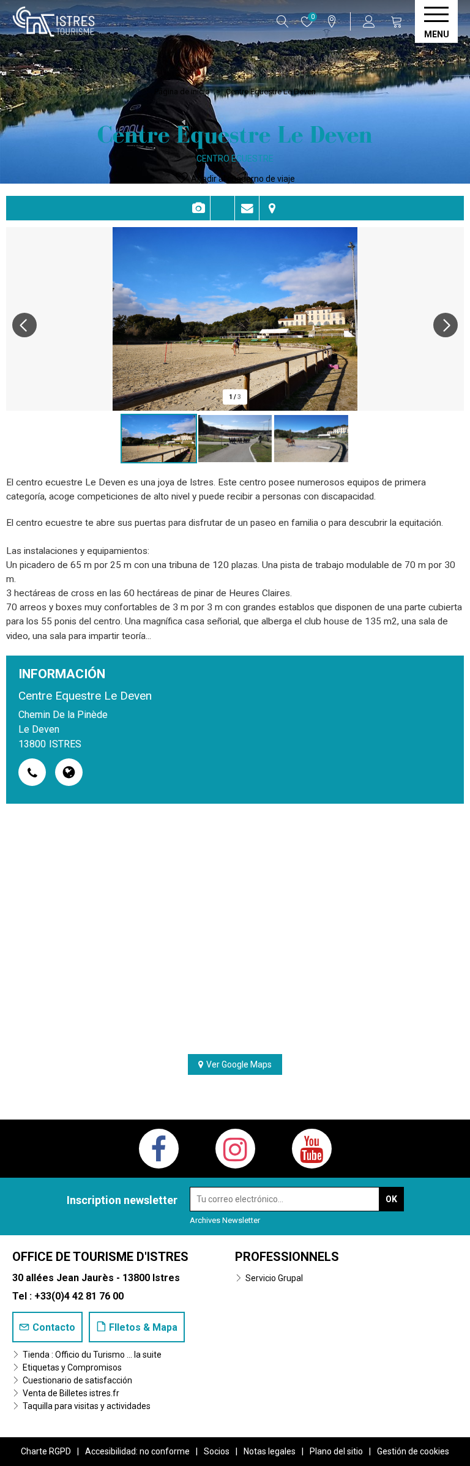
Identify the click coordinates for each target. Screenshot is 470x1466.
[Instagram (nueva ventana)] (235, 1149)
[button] (396, 21)
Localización (271, 208)
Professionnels (287, 1256)
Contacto (247, 208)
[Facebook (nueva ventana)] (159, 1149)
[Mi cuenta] (370, 21)
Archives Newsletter (225, 1220)
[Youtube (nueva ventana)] (312, 1149)
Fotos (198, 208)
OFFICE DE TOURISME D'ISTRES (100, 1256)
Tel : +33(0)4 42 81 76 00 (68, 1296)
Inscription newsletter (122, 1200)
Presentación (222, 208)
